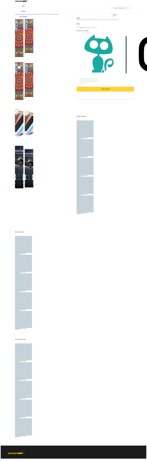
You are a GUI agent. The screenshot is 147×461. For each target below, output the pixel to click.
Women (23, 11)
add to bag (105, 89)
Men (23, 6)
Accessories (23, 16)
